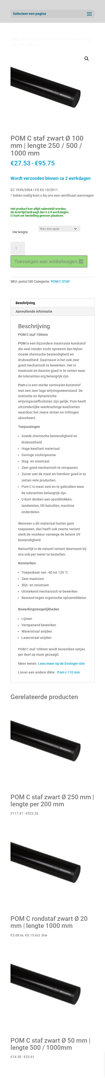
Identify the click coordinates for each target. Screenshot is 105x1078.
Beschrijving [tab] (25, 303)
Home (14, 39)
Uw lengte (20, 232)
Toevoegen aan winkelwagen (45, 261)
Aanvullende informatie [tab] (34, 311)
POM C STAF (30, 39)
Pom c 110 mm (68, 672)
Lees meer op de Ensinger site (61, 663)
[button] (86, 58)
